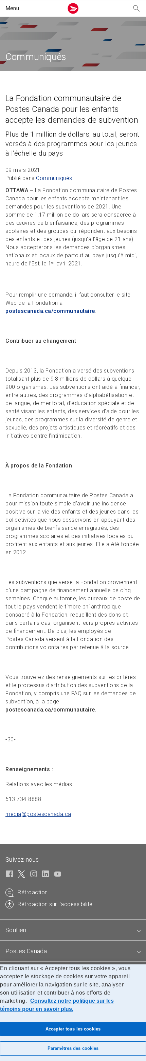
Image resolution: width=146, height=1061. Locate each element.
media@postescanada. (38, 814)
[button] (33, 8)
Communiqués (54, 178)
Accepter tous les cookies (73, 1029)
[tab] (73, 930)
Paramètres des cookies (73, 1048)
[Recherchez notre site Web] (136, 8)
